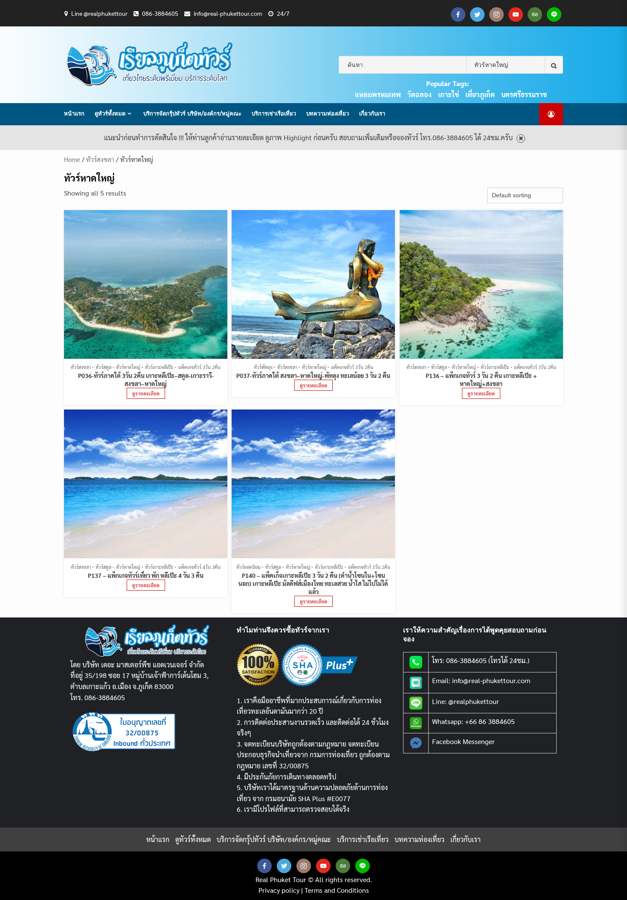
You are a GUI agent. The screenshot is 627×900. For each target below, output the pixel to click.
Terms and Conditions (337, 890)
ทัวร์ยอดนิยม (248, 567)
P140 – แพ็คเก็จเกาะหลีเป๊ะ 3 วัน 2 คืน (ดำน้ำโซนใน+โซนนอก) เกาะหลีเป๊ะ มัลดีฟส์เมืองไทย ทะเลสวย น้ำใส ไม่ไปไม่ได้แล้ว (313, 583)
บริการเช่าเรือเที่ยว (274, 113)
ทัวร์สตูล (103, 367)
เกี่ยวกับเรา (372, 113)
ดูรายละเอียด (146, 393)
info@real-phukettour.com (228, 13)
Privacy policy (278, 890)
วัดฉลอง (419, 94)
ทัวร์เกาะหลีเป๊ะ (159, 367)
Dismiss (521, 138)
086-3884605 (160, 13)
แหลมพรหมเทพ (378, 94)
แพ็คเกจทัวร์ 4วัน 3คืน (199, 567)
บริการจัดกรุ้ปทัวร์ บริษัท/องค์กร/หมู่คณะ (192, 113)
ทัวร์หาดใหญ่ (128, 367)
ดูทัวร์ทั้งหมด (110, 113)
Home (72, 159)
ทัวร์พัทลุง (263, 367)
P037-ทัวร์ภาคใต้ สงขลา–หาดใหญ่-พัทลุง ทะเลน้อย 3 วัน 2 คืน (313, 375)
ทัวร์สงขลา (100, 159)
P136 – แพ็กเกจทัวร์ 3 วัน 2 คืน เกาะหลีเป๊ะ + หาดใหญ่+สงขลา (481, 379)
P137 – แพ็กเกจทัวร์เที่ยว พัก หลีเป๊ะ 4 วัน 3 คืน (145, 575)
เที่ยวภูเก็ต (480, 94)
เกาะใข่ (448, 94)
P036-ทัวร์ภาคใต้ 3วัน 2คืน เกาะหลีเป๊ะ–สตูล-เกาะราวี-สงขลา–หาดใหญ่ (146, 379)
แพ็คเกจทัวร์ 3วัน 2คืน (199, 367)
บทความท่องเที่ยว (327, 113)
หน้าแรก (74, 113)
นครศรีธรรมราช (524, 94)
